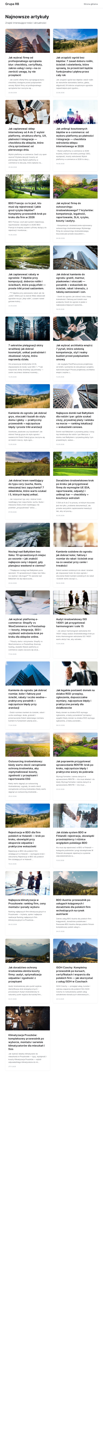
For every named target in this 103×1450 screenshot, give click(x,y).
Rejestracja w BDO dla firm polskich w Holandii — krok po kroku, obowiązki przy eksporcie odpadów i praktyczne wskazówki (26, 839)
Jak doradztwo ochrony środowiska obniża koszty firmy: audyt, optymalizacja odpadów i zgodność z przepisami (24, 974)
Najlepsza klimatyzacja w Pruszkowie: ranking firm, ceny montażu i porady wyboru (27, 904)
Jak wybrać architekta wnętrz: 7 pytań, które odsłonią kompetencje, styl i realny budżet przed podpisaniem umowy (74, 352)
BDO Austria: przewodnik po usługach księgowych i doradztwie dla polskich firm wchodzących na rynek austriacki (73, 907)
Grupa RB (12, 4)
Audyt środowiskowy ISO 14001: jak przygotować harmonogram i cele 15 (71, 623)
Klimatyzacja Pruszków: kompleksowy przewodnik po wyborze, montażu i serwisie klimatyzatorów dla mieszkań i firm (26, 1042)
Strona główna (91, 4)
